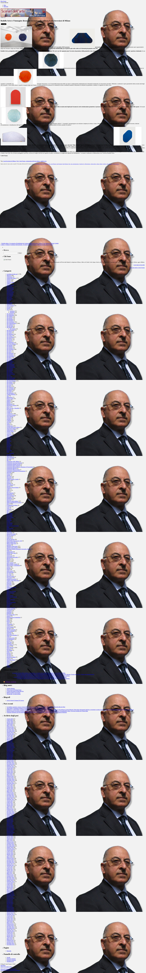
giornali (8, 486)
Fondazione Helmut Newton (13, 464)
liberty (8, 510)
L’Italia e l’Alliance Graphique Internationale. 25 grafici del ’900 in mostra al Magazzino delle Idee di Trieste (27, 244)
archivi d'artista (10, 305)
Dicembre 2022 (10, 779)
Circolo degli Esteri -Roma (13, 427)
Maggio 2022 (10, 788)
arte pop (9, 375)
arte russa (9, 385)
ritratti (8, 618)
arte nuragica (10, 368)
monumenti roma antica (12, 557)
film (8, 460)
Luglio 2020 (10, 818)
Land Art (9, 506)
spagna (8, 640)
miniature (9, 545)
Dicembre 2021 (10, 795)
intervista (9, 499)
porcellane (9, 603)
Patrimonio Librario (11, 587)
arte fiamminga (10, 342)
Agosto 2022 (10, 784)
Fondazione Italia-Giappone (13, 465)
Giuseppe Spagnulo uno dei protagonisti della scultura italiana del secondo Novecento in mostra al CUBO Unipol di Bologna (37, 712)
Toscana (9, 654)
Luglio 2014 (10, 917)
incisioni (12, 453)
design (8, 439)
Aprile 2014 (9, 921)
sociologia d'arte (10, 638)
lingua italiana (10, 517)
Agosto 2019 (10, 833)
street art (9, 649)
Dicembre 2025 (10, 729)
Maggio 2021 (10, 805)
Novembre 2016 (11, 879)
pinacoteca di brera (11, 591)
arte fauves (9, 341)
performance (10, 588)
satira (8, 623)
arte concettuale (10, 322)
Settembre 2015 (10, 898)
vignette (8, 666)
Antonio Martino (11, 688)
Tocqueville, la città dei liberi (14, 694)
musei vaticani (10, 562)
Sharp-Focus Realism (12, 635)
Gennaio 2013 (10, 941)
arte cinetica (12, 328)
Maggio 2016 (10, 887)
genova (8, 482)
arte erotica (9, 335)
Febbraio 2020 (10, 825)
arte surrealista (10, 389)
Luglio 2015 (10, 900)
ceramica (9, 421)
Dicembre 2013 (10, 926)
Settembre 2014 (10, 914)
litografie (9, 519)
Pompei (8, 601)
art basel (9, 307)
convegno (9, 434)
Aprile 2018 (9, 855)
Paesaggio (9, 584)
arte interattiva (10, 354)
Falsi (8, 452)
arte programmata (11, 378)
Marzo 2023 (10, 775)
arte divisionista (10, 330)
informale (9, 497)
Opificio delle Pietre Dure (13, 580)
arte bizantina (10, 319)
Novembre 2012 (11, 944)
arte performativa (11, 374)
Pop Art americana (11, 602)
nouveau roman (10, 576)
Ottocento (9, 583)
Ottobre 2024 (10, 749)
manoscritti (9, 532)
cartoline (9, 419)
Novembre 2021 (11, 796)
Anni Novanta (47, 164)
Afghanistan (10, 277)
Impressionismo (10, 495)
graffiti (8, 489)
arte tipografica (10, 393)
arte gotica (9, 350)
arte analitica (10, 316)
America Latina (10, 282)
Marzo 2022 (10, 791)
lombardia (9, 520)
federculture (9, 456)
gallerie (104, 164)
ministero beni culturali (12, 547)
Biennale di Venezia (11, 405)
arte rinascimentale (11, 380)
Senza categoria (10, 631)
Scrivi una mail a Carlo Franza (137, 267)
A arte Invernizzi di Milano (9, 161)
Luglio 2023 (10, 769)
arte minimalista (10, 365)
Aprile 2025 (9, 740)
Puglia (8, 606)
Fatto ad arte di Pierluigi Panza (14, 690)
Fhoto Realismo (10, 457)
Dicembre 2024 (10, 746)
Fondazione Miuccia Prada (13, 469)
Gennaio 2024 (10, 761)
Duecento (9, 445)
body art (9, 406)
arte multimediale (11, 367)
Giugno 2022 (10, 787)
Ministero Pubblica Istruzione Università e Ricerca (19, 549)
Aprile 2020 (9, 822)
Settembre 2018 (10, 848)
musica (8, 566)
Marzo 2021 (10, 807)
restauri (8, 616)
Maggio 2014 (10, 920)
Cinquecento (10, 426)
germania (9, 483)
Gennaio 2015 (10, 909)
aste (8, 395)
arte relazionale (10, 379)
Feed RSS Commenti (15, 970)
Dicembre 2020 (10, 812)
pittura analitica (115, 164)
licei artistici (9, 514)
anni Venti (9, 297)
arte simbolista (10, 387)
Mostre (110, 164)
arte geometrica (10, 349)
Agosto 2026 (10, 719)
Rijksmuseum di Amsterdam (13, 617)
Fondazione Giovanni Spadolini (14, 463)
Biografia (6, 6)
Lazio (8, 508)
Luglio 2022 (10, 786)
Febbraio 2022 (10, 792)
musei (8, 561)
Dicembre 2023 (10, 762)
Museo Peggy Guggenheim (13, 565)
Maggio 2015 (10, 903)
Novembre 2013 (11, 928)
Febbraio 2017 (10, 874)
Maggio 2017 (10, 870)
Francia (8, 473)
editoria (8, 446)
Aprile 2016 (9, 888)
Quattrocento (10, 609)
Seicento (9, 628)
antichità (9, 300)
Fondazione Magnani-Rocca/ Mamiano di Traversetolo (20, 467)
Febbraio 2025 (10, 743)
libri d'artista (10, 513)
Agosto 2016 (10, 883)
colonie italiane (10, 431)
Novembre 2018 (11, 846)
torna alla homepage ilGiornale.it (8, 969)
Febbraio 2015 (10, 907)
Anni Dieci (9, 286)
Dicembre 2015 (10, 894)
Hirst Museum (10, 493)
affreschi (9, 275)
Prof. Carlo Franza (21, 161)
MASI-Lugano (10, 535)
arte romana (9, 382)
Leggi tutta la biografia (139, 265)
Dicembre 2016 (10, 877)
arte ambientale (10, 315)
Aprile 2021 (9, 806)
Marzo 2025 (10, 742)
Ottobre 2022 (10, 781)
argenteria (12, 311)
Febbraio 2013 (10, 940)
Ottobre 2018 (10, 847)
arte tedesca (9, 390)
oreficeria (9, 582)
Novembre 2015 (11, 895)
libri (8, 512)
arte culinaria (10, 324)
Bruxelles (9, 409)
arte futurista (10, 348)
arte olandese (10, 370)
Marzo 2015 (10, 906)
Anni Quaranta (10, 292)
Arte (69, 164)
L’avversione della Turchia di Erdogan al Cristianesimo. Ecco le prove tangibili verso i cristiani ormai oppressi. (43, 675)
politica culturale (11, 599)
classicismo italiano (11, 428)
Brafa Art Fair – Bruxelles (13, 408)
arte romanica (10, 383)
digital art (9, 441)
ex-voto (8, 449)
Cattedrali (9, 420)
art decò (8, 308)
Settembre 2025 (10, 734)
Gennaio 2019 (10, 843)
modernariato (10, 551)
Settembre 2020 (10, 816)
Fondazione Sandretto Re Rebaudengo (16, 471)
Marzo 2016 (10, 889)
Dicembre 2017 (10, 861)
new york (9, 575)
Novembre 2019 (11, 829)
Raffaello (9, 613)
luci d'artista (9, 523)
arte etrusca (9, 338)
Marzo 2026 (10, 725)
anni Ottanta (53, 164)
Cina (8, 423)
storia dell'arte (10, 647)
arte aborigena (10, 313)
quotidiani (9, 612)
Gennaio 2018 (10, 859)
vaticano (9, 662)
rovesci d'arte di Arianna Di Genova (15, 700)
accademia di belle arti (39, 164)
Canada (8, 412)
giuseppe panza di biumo (13, 487)
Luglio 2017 (10, 868)
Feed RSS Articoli (5, 970)
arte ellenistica (10, 334)
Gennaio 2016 (10, 892)
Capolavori (81, 164)
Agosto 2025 (10, 735)
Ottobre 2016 (10, 880)
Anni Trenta (9, 296)
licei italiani (9, 516)
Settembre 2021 (10, 799)
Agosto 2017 (10, 866)
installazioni (9, 498)
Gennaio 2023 (10, 777)
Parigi (8, 586)
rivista (8, 620)
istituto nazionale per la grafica (14, 502)
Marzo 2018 (10, 857)
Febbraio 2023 (10, 776)
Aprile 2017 (9, 872)
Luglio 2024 (10, 753)
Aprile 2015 (9, 905)
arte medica (9, 360)
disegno (8, 443)
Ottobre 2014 (10, 913)
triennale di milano (11, 657)
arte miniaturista (10, 364)
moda (8, 550)
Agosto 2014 (10, 915)
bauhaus (9, 400)
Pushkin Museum (11, 607)
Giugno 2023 (10, 770)
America (9, 279)
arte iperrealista (10, 356)
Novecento (9, 577)
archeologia (9, 302)
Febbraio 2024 (10, 760)
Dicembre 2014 (10, 910)
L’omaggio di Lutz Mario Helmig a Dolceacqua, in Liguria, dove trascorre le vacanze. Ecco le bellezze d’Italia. (38, 673)
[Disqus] (73, 185)
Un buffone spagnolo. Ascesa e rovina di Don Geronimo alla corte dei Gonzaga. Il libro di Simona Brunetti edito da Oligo (36, 707)
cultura (97, 164)
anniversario (10, 298)
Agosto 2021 (10, 801)
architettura (9, 304)
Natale (8, 569)
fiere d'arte (9, 458)
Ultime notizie (10, 682)
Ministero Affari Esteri (12, 546)
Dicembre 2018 (10, 844)
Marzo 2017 (10, 873)
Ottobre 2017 (10, 863)
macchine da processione (13, 525)
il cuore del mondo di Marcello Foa (15, 691)
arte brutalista (10, 320)
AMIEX (9, 283)
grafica (8, 490)
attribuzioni (9, 397)
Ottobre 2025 (10, 732)
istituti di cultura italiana (12, 501)
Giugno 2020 (10, 820)
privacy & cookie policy (6, 966)
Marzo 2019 (10, 840)
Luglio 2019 (10, 835)
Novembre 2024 (11, 747)
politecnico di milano (12, 597)
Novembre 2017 (11, 862)
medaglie (9, 536)
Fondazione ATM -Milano (13, 461)
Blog (5, 5)
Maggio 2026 (10, 723)
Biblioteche (9, 404)
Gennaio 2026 (10, 728)
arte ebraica (9, 331)
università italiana (11, 659)
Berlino (8, 402)
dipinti (101, 164)
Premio (8, 605)
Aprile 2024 (9, 757)
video (8, 665)
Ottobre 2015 (10, 896)
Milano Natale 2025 (11, 543)
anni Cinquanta (10, 285)
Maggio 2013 (10, 936)
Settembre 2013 (10, 931)
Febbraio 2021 (10, 809)
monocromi (9, 556)
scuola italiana (10, 627)
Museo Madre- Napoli (12, 564)
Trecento (9, 655)
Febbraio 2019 (10, 842)
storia (8, 646)
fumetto (8, 475)
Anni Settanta (65, 164)
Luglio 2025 (10, 736)
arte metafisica (10, 361)
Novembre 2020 (11, 813)
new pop (9, 573)
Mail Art (9, 530)
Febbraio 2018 (10, 858)
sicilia (8, 636)
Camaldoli (9, 411)
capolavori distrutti (11, 415)
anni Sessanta (59, 164)
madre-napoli (10, 528)
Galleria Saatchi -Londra (12, 479)
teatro (8, 651)
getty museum (10, 484)
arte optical (9, 371)
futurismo (9, 478)
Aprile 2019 (9, 839)
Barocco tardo (10, 398)
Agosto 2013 (10, 932)
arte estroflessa (10, 337)
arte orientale (10, 372)
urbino (8, 661)
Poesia (8, 594)
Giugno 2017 (10, 869)
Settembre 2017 (10, 865)
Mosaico (9, 558)
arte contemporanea (75, 164)
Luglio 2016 (10, 884)
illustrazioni (9, 494)
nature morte (10, 571)
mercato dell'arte (11, 539)
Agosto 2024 (10, 751)
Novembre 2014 (11, 911)
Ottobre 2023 (10, 765)
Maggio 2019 (10, 838)
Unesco (8, 658)
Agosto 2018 (10, 850)
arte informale (10, 353)
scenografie (9, 624)
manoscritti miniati (11, 534)
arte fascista (9, 339)
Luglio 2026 (10, 720)
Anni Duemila (10, 287)
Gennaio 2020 (10, 827)
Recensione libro (11, 614)
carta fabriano (10, 416)
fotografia (9, 472)
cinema (8, 424)
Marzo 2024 (10, 758)
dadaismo (9, 438)
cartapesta (9, 417)
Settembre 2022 (10, 783)
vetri (8, 664)
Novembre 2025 (11, 731)
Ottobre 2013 (10, 929)
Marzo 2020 (10, 824)
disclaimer (3, 965)
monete (8, 554)
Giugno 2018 (10, 853)
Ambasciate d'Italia (11, 278)
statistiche (9, 643)
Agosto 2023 (10, 768)
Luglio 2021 (10, 802)
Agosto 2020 (10, 817)
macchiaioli (9, 524)
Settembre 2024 (10, 750)
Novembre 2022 (11, 780)
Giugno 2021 (10, 803)
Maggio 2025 (10, 739)
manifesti (9, 531)
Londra (8, 521)
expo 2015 (9, 450)
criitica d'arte (93, 164)
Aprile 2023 (9, 773)
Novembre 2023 (11, 764)
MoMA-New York (11, 553)
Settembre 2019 (10, 832)
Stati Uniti (9, 642)
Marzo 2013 (10, 939)
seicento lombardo (11, 629)
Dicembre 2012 (10, 943)
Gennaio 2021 (10, 810)
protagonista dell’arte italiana (33, 161)
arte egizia (9, 333)
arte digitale (9, 327)
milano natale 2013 (11, 542)
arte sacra (9, 386)
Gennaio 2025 (10, 744)
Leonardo (9, 509)
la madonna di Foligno (12, 505)
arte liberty (9, 357)
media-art (9, 538)
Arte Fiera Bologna (11, 344)
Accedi (8, 957)
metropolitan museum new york (14, 540)
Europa (8, 447)
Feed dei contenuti (11, 958)
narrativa (9, 568)
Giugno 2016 (10, 885)
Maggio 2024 (10, 755)
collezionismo (87, 164)
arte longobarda (10, 359)
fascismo (9, 454)
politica (8, 598)
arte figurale (9, 345)
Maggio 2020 (10, 821)
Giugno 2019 (10, 836)
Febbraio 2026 (10, 727)
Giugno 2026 (10, 721)
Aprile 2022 (9, 790)
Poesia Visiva (10, 595)
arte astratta (9, 318)
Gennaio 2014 (10, 925)
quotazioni (9, 610)
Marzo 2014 (10, 922)
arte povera (9, 376)
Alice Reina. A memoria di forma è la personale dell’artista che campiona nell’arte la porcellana (29, 708)
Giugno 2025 (10, 738)
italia (108, 164)
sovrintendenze (10, 639)
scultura (8, 625)
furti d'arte (9, 476)
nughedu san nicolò (11, 579)
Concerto (9, 432)
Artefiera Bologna (11, 394)
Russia (8, 621)
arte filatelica (10, 346)
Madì (8, 527)
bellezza (9, 401)
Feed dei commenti (11, 960)
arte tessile (9, 391)
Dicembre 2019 (10, 828)
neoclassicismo (10, 572)
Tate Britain (9, 650)
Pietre (8, 590)
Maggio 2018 (10, 854)
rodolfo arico (43, 161)
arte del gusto (10, 326)
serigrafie (9, 632)
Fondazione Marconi (12, 468)
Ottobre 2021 (10, 798)
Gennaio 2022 (10, 794)
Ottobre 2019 (10, 831)
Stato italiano (10, 644)
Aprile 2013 (9, 937)
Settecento (9, 633)
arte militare (9, 363)
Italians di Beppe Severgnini (13, 692)
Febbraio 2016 (10, 891)
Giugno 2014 (10, 918)
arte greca (9, 352)
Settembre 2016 (10, 881)
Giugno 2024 (10, 754)
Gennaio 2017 (10, 876)
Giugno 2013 (10, 935)
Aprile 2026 (9, 724)
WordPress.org (10, 961)
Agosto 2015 (10, 899)
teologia (8, 653)
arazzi (8, 301)
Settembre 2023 (10, 766)
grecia (8, 491)
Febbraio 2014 (10, 924)
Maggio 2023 (10, 772)
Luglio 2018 (10, 851)
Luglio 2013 (10, 933)
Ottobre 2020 (10, 814)
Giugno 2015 (10, 902)
